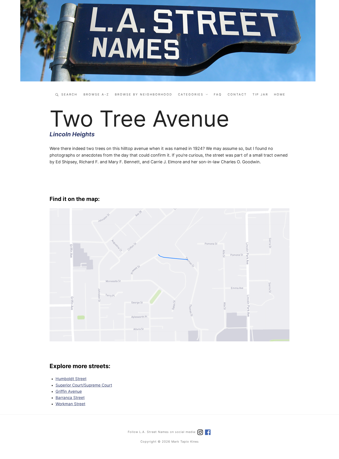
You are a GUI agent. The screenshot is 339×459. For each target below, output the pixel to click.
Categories (190, 94)
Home (279, 94)
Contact (237, 94)
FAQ (218, 94)
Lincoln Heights (72, 134)
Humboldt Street (71, 378)
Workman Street (70, 404)
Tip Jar (260, 94)
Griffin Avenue (69, 391)
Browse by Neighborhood (143, 94)
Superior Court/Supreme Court (84, 385)
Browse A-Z (96, 94)
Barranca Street (70, 397)
